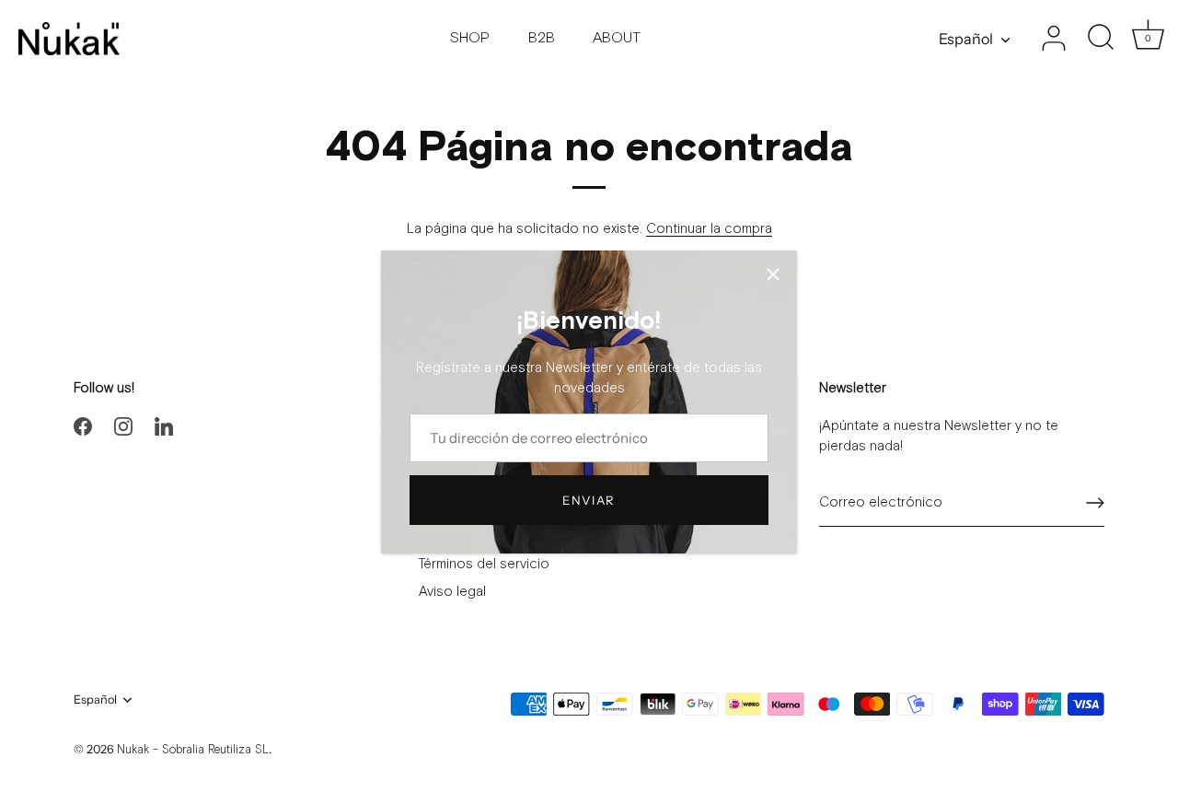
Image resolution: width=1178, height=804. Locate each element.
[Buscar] (1100, 38)
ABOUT (617, 38)
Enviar (589, 500)
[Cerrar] (773, 274)
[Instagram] (123, 426)
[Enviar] (1095, 503)
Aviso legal (452, 592)
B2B (541, 38)
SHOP (470, 38)
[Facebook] (83, 426)
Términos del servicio (484, 564)
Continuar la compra (709, 229)
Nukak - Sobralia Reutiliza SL (193, 750)
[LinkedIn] (164, 426)
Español (966, 38)
